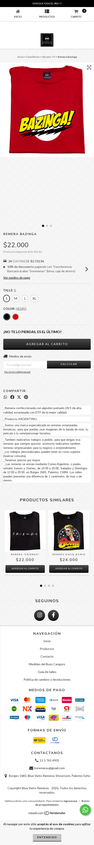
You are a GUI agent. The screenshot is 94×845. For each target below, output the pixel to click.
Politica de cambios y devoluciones (47, 679)
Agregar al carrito (25, 568)
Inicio (20, 56)
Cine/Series (33, 56)
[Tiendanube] (47, 814)
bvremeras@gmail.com (49, 768)
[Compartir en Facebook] (12, 397)
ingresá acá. (71, 801)
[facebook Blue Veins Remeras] (53, 615)
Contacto (47, 656)
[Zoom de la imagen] (89, 67)
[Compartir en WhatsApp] (5, 397)
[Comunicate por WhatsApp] (85, 809)
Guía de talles (47, 672)
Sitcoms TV (48, 56)
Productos (47, 649)
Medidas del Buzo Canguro (47, 664)
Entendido (47, 837)
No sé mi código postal (17, 372)
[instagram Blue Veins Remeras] (39, 615)
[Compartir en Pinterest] (26, 397)
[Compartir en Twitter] (19, 397)
